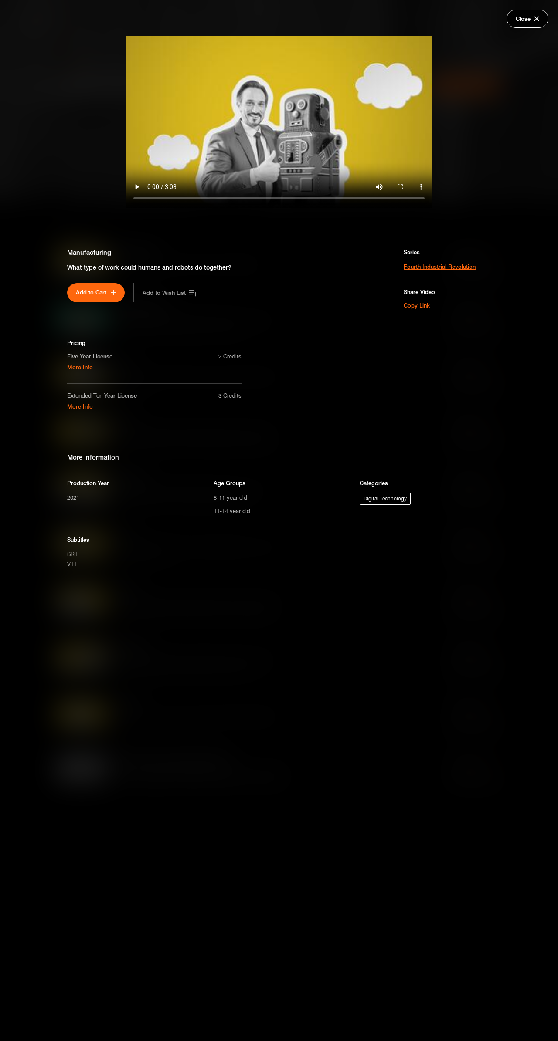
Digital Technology (385, 498)
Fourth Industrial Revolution (440, 266)
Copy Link (417, 305)
